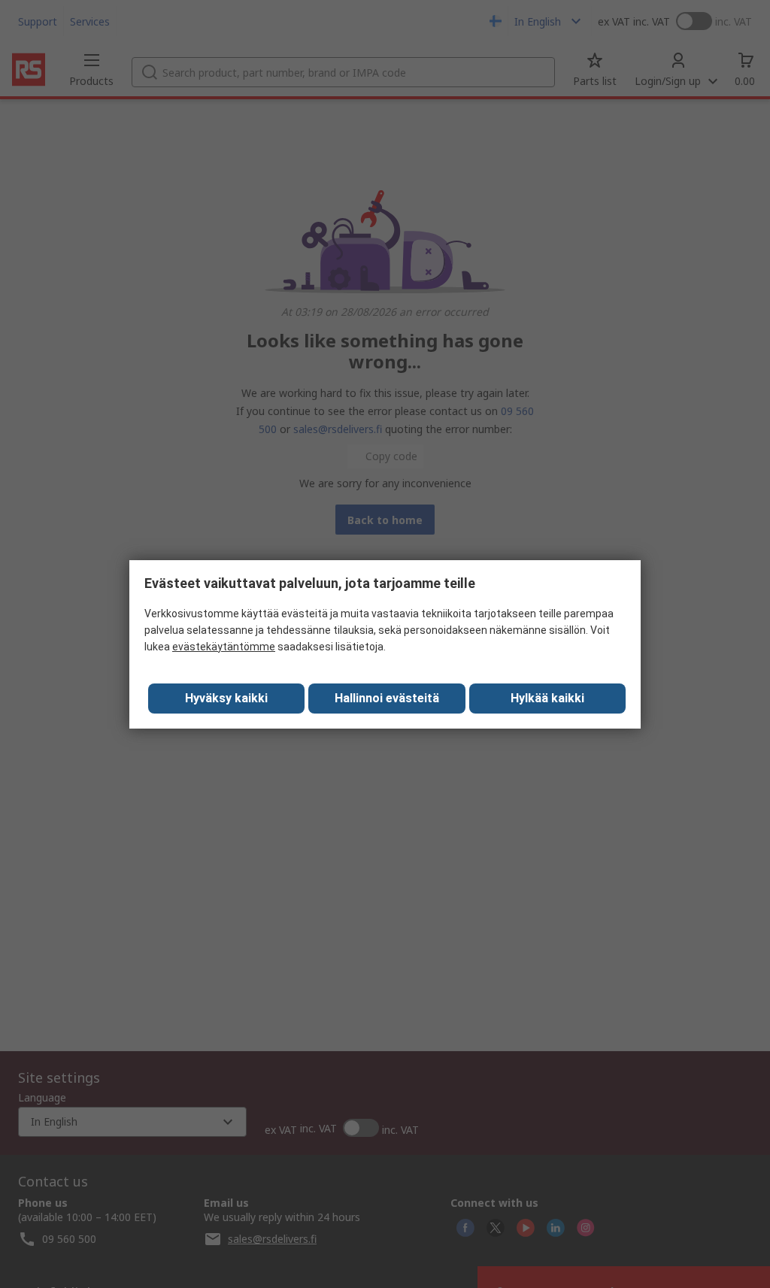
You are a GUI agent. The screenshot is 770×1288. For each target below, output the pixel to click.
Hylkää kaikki (547, 698)
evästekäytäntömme (223, 647)
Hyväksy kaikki (226, 698)
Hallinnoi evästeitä (387, 698)
